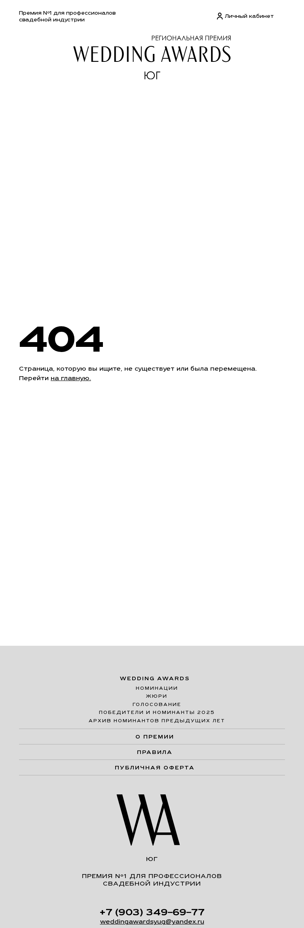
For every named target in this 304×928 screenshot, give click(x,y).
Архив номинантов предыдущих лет (157, 721)
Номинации (157, 688)
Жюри (156, 696)
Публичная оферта (155, 767)
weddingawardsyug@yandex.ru (152, 921)
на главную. (71, 378)
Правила (155, 752)
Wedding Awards (155, 678)
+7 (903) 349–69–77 (152, 912)
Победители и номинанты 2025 (157, 712)
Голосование (157, 704)
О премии (154, 736)
